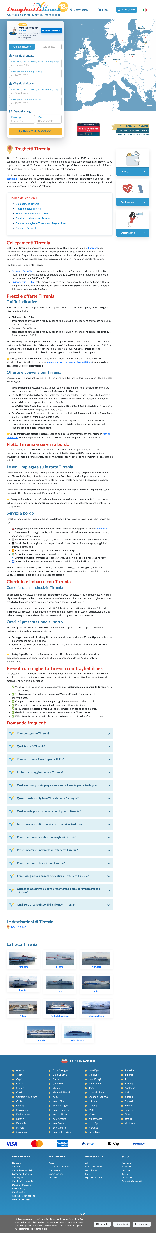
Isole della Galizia (62, 1132)
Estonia (20, 1119)
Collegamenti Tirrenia (27, 204)
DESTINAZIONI (82, 1061)
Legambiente (91, 1170)
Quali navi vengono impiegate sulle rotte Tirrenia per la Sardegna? (57, 785)
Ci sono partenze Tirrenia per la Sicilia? (40, 759)
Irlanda (56, 1088)
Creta (19, 1101)
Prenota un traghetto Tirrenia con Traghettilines (41, 223)
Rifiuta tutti (122, 1224)
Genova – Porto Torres (24, 271)
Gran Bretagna (60, 1070)
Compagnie (17, 1178)
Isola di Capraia (61, 1110)
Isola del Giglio (60, 1106)
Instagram (126, 1170)
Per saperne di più (38, 1229)
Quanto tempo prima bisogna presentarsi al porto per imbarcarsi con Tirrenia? (58, 890)
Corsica (20, 1092)
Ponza (128, 1079)
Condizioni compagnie (22, 1181)
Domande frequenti (26, 228)
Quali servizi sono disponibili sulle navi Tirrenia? (46, 904)
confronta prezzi (35, 131)
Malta (92, 1110)
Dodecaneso (23, 1114)
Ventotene (130, 1123)
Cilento (20, 1088)
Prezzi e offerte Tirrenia (28, 208)
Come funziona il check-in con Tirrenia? (41, 863)
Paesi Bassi (95, 1132)
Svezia (128, 1106)
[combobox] (35, 65)
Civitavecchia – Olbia (23, 282)
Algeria (20, 1075)
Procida (129, 1083)
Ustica (128, 1119)
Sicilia (128, 1092)
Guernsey (58, 1083)
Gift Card (53, 1178)
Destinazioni (80, 10)
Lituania (93, 1106)
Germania (21, 1132)
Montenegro (95, 1119)
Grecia (56, 1079)
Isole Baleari (59, 1123)
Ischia (56, 1097)
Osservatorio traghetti (132, 1181)
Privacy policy (18, 1189)
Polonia (129, 1075)
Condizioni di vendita (22, 1174)
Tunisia (128, 1114)
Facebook (126, 1167)
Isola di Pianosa (61, 1114)
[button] (146, 10)
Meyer (88, 1174)
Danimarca (22, 1110)
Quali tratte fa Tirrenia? (31, 746)
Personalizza (141, 1224)
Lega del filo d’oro (93, 1178)
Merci (105, 10)
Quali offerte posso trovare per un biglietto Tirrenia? (49, 811)
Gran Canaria (60, 1075)
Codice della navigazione (23, 1196)
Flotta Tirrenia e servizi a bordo (32, 213)
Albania (20, 1070)
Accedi (52, 1163)
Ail (86, 1163)
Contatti (16, 1167)
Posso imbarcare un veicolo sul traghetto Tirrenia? (47, 850)
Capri (19, 1079)
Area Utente (128, 10)
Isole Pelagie (95, 1079)
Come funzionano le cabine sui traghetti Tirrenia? (46, 837)
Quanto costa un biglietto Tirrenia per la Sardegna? (48, 798)
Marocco (93, 1114)
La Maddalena (96, 1092)
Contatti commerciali (22, 1170)
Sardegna (12, 179)
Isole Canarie (59, 1128)
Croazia (20, 1106)
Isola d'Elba (58, 1101)
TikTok (125, 1174)
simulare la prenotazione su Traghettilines (69, 362)
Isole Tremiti (95, 1083)
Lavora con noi (56, 1174)
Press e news (128, 1178)
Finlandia (21, 1123)
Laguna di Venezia (98, 1097)
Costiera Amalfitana (26, 1097)
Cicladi (20, 1083)
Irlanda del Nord (61, 1092)
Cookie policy (18, 1192)
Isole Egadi (94, 1070)
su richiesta (101, 528)
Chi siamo (16, 1163)
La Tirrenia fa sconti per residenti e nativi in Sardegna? (50, 824)
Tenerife (129, 1110)
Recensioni (127, 1163)
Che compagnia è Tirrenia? (33, 733)
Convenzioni (54, 1170)
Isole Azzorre (59, 1119)
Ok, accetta (102, 1224)
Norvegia (93, 1128)
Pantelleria (130, 1070)
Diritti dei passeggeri (21, 1200)
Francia (20, 1128)
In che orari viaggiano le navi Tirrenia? (40, 772)
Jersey (92, 1088)
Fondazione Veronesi (94, 1167)
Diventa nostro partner (59, 1167)
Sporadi (129, 1101)
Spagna (129, 1097)
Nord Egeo (94, 1123)
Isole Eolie (94, 1075)
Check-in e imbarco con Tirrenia (33, 218)
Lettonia (93, 1101)
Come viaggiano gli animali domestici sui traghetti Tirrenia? (53, 876)
